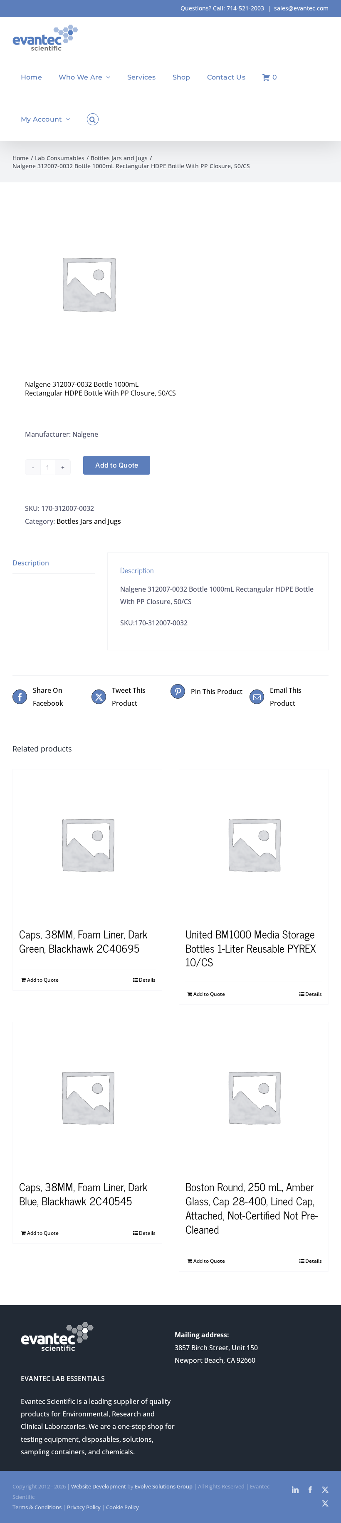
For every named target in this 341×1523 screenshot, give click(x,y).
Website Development (98, 1486)
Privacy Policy (84, 1507)
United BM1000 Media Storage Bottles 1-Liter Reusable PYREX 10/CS (250, 948)
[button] (93, 119)
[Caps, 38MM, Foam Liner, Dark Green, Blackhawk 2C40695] (87, 843)
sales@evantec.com (301, 8)
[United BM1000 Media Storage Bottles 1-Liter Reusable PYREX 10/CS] (253, 843)
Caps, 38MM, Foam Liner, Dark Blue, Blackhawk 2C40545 (83, 1193)
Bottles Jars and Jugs (89, 521)
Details (147, 979)
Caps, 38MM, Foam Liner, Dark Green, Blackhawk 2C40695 (83, 941)
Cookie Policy (122, 1507)
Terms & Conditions (37, 1507)
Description (30, 562)
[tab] (53, 563)
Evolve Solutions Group (164, 1486)
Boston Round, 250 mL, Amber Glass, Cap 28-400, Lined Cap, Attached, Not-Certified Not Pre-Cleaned (251, 1207)
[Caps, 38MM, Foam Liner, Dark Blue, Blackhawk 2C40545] (87, 1096)
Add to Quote (116, 465)
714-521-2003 (245, 8)
